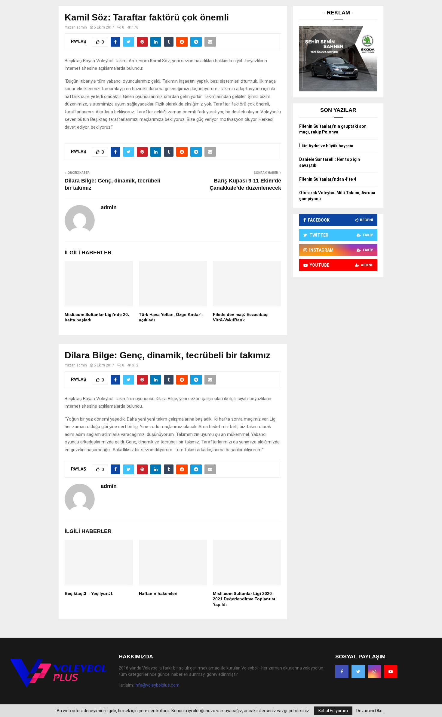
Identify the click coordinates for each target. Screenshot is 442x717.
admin (81, 27)
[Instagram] (374, 671)
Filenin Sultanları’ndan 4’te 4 (327, 179)
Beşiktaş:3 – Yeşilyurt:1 (89, 593)
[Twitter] (358, 671)
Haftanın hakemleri (158, 593)
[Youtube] (390, 671)
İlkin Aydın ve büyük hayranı (326, 145)
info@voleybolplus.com (157, 685)
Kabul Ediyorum (333, 710)
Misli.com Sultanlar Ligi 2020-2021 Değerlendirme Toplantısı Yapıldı (244, 599)
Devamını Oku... (370, 711)
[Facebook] (341, 671)
